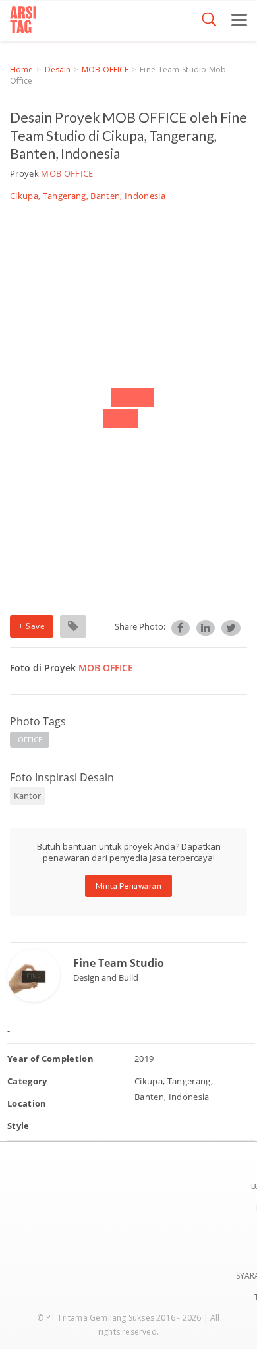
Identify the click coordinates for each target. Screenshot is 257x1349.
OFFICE (30, 739)
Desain (58, 69)
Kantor (27, 796)
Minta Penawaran (129, 886)
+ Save (31, 626)
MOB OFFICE (105, 69)
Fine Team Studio (118, 963)
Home (21, 69)
